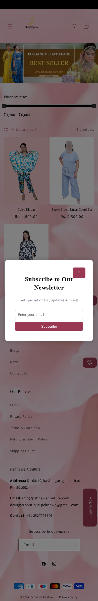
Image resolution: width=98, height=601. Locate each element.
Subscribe (49, 326)
